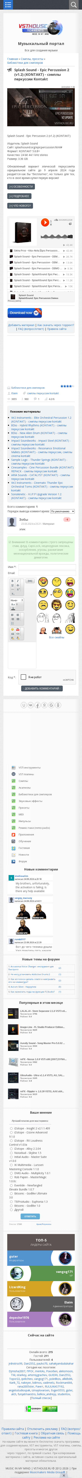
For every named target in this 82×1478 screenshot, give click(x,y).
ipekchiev (27, 1379)
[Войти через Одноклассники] (58, 705)
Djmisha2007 (17, 1371)
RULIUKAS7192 (54, 1386)
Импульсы (25, 821)
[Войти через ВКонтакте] (31, 705)
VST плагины (26, 774)
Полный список (41, 1398)
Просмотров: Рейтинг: (43, 1014)
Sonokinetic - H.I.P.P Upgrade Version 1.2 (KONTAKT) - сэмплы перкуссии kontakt (36, 496)
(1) (60, 974)
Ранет (39, 1386)
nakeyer (26, 1382)
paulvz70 (42, 1363)
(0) (60, 986)
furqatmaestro (27, 1394)
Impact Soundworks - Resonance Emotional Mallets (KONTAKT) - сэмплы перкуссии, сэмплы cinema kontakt (41, 452)
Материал (48, 523)
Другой (18, 1209)
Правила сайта (56, 329)
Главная (12, 59)
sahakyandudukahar (61, 1363)
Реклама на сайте (46, 1437)
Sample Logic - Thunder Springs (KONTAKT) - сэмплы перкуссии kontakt (39, 461)
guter (69, 1390)
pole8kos (55, 1379)
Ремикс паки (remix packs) (34, 828)
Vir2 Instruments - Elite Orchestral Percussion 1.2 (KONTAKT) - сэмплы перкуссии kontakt (41, 419)
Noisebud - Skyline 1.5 (27, 1153)
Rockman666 (64, 1382)
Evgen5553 (57, 1390)
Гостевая (24, 848)
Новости (24, 854)
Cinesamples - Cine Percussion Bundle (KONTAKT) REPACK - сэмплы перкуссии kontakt (42, 469)
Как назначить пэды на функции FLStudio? (33, 991)
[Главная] (41, 35)
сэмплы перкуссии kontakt (43, 393)
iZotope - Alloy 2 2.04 (27, 1148)
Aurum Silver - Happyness (23, 986)
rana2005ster (26, 1386)
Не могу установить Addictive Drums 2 (30, 974)
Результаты (46, 1224)
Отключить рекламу (42, 1429)
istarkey (21, 1375)
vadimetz (48, 1382)
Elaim (14, 393)
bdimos (37, 1382)
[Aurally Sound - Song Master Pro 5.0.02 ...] (13, 1050)
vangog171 (41, 1379)
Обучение (25, 841)
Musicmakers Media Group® (47, 1472)
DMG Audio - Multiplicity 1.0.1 (32, 1173)
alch (13, 1394)
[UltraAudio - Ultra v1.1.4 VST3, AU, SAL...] (13, 1082)
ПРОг (30, 1371)
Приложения (26, 834)
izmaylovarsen (40, 1390)
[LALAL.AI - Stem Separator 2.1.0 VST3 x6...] (13, 1018)
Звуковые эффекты (30, 801)
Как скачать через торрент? (55, 325)
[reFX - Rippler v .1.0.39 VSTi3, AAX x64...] (13, 1098)
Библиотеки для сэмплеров (25, 62)
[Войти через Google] (51, 705)
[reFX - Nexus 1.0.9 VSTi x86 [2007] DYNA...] (13, 1066)
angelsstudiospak (19, 1390)
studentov (64, 1394)
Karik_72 (14, 1382)
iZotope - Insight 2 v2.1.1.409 (32, 1128)
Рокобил (51, 1371)
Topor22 (14, 1379)
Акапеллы (25, 787)
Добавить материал (21, 325)
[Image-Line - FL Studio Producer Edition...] (13, 1034)
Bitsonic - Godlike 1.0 (27, 1205)
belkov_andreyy (46, 1394)
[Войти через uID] (24, 705)
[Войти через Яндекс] (44, 705)
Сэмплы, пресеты (32, 59)
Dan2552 (29, 1363)
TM (13, 1375)
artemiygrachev (37, 1375)
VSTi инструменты (30, 767)
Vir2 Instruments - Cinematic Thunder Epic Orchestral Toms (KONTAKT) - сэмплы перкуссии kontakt (42, 486)
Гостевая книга (26, 1433)
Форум (23, 861)
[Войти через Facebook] (38, 705)
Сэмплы (23, 781)
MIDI (21, 814)
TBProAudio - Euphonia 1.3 (31, 1201)
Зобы (23, 519)
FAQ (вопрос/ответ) (31, 329)
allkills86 (67, 1379)
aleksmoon (66, 1371)
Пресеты (24, 807)
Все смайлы (56, 637)
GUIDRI (53, 1375)
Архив (38, 1224)
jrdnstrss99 (15, 1363)
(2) (60, 968)
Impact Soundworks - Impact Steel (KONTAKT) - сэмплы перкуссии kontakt (41, 442)
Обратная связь (52, 1433)
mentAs (40, 1371)
